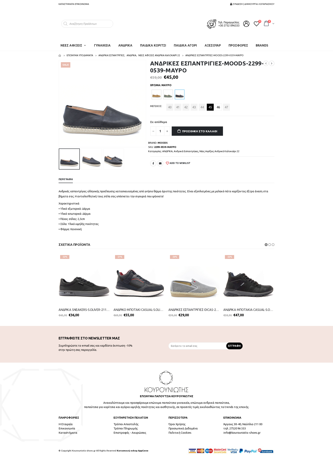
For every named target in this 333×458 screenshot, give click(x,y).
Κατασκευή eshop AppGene (132, 448)
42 (186, 105)
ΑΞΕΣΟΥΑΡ (213, 43)
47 (226, 105)
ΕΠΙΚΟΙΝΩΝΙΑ (82, 4)
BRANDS (262, 43)
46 (218, 105)
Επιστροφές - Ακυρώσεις (130, 430)
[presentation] (59, 102)
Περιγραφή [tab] (66, 177)
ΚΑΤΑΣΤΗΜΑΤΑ (66, 4)
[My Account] (246, 23)
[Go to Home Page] (60, 53)
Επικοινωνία (67, 426)
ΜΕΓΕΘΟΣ (155, 104)
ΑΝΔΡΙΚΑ (125, 43)
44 (202, 105)
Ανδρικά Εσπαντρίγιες (186, 149)
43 (194, 105)
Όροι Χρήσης (177, 422)
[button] (266, 242)
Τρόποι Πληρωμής (126, 426)
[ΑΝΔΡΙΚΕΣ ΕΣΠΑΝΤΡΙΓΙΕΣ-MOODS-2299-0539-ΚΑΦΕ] (156, 92)
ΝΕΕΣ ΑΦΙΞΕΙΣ (71, 43)
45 (210, 105)
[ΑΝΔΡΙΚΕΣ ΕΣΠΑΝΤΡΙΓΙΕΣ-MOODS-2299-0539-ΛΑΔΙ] (168, 92)
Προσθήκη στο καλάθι (199, 129)
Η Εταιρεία (66, 422)
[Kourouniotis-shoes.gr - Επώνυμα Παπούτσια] (166, 23)
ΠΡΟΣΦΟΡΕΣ (238, 43)
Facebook (153, 161)
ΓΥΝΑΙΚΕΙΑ (102, 43)
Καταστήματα (68, 430)
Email (160, 161)
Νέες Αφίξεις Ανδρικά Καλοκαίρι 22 (219, 149)
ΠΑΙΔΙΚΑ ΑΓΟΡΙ (185, 43)
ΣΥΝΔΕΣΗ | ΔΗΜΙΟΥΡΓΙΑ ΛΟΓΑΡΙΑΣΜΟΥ (253, 4)
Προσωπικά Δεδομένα (183, 426)
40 (170, 105)
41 (178, 105)
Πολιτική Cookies (179, 430)
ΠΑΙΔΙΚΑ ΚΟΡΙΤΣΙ (153, 43)
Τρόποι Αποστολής (126, 422)
